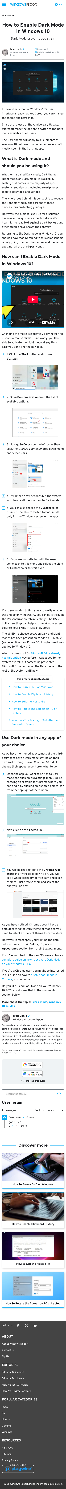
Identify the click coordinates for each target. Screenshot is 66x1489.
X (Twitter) (26, 1325)
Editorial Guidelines (13, 1372)
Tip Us (5, 1356)
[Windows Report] (23, 4)
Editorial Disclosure (13, 1378)
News (5, 1406)
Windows (7, 1432)
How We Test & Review (15, 1385)
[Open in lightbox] (35, 377)
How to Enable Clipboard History (32, 694)
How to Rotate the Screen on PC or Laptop (33, 1304)
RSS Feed (7, 1447)
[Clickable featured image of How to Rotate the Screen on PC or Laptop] (33, 1286)
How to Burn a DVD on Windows (32, 687)
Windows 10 (8, 15)
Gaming (6, 1426)
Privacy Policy (10, 1460)
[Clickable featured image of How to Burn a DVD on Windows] (33, 1167)
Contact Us (8, 1350)
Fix (3, 1413)
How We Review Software (16, 1391)
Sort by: (39, 1110)
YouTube (35, 1325)
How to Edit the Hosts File (28, 701)
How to (6, 1419)
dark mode (40, 1002)
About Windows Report (15, 1344)
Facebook (17, 1325)
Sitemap (7, 1454)
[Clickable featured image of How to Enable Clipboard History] (33, 1207)
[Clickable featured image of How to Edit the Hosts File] (33, 1246)
